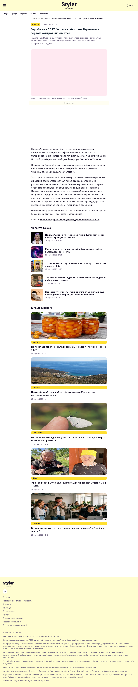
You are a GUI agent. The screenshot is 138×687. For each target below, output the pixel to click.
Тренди (14, 14)
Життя (40, 19)
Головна (34, 19)
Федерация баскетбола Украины (84, 159)
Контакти (7, 604)
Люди (6, 14)
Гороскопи (43, 14)
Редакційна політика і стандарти (17, 601)
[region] (69, 126)
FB (5, 591)
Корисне (23, 14)
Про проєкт (8, 597)
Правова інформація (12, 622)
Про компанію (9, 611)
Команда (7, 608)
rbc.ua (131, 5)
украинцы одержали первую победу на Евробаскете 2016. (69, 219)
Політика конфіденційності (15, 625)
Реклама (7, 615)
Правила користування (13, 618)
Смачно (33, 14)
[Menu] (4, 5)
